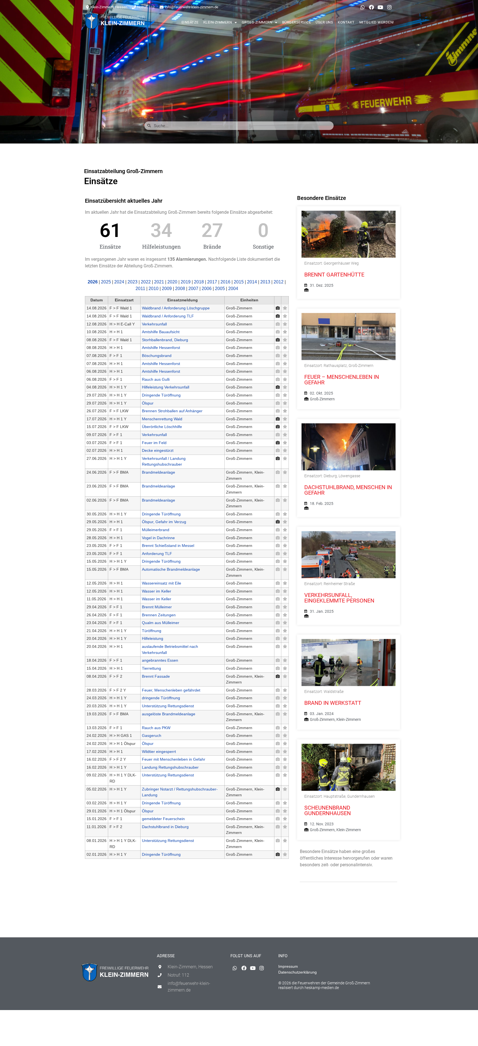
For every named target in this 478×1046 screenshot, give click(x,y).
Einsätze (190, 22)
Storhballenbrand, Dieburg (165, 340)
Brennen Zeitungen (159, 615)
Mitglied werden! (376, 22)
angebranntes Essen (160, 660)
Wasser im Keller (156, 591)
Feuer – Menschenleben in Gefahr (341, 380)
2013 (265, 282)
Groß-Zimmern (257, 22)
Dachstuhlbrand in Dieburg (165, 827)
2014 (252, 282)
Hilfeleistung (152, 638)
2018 (199, 282)
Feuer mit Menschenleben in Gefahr (173, 759)
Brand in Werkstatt (332, 703)
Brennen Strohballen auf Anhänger (172, 411)
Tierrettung (151, 668)
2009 (167, 288)
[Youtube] (380, 7)
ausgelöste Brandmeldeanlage (168, 714)
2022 (146, 282)
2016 (225, 282)
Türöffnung (151, 630)
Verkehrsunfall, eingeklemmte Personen (339, 598)
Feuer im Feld (154, 442)
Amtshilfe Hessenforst (161, 347)
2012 (279, 282)
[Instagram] (389, 7)
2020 (172, 282)
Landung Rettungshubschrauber (170, 767)
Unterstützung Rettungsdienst (168, 706)
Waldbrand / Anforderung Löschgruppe (176, 308)
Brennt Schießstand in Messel (168, 545)
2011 (140, 288)
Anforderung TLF (157, 553)
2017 (212, 282)
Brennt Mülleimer (157, 607)
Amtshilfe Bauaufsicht (161, 332)
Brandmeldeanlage (158, 472)
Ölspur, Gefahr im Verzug (164, 522)
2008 (180, 288)
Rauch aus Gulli (156, 379)
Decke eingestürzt (157, 450)
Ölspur (148, 403)
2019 (186, 282)
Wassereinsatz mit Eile (161, 583)
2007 (193, 288)
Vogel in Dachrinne (158, 538)
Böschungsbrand (157, 355)
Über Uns (324, 22)
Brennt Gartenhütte (334, 274)
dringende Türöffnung (161, 698)
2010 (154, 288)
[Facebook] (371, 7)
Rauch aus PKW (156, 728)
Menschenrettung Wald (162, 419)
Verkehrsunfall (154, 324)
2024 (119, 282)
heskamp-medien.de (322, 987)
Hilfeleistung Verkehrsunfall (165, 387)
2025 (106, 282)
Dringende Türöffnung (161, 395)
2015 (239, 282)
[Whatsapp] (362, 7)
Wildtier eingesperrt (159, 751)
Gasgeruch (151, 735)
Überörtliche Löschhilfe (162, 426)
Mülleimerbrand (155, 530)
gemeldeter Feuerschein (163, 819)
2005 (220, 288)
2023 (132, 282)
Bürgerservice (296, 22)
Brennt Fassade (156, 676)
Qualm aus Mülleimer (160, 622)
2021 (159, 282)
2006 (207, 288)
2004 (233, 288)
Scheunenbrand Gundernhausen (327, 810)
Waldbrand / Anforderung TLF (168, 316)
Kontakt (346, 22)
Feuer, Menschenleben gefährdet (171, 690)
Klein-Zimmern (217, 22)
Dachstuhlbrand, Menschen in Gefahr (348, 490)
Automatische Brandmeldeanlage (171, 569)
